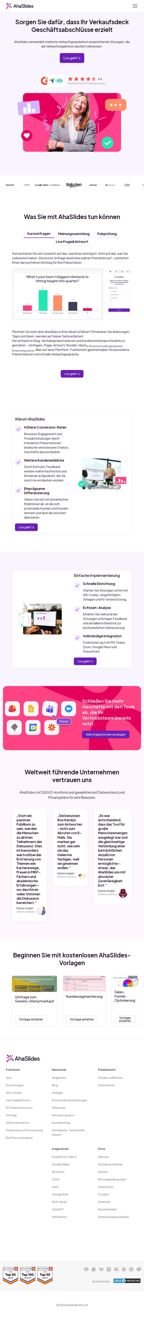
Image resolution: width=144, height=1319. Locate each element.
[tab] (39, 233)
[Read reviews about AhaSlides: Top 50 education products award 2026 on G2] (45, 1275)
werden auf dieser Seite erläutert (59, 336)
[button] (134, 6)
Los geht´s (72, 58)
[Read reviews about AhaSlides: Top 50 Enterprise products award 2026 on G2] (10, 1275)
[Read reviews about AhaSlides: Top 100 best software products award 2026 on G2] (27, 1275)
